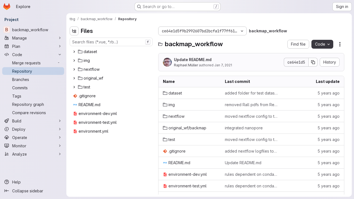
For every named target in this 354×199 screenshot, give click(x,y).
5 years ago (328, 93)
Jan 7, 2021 (223, 65)
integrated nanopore (244, 127)
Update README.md (193, 59)
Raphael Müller (186, 65)
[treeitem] (112, 51)
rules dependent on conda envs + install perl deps (251, 174)
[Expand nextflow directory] (74, 69)
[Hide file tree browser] (74, 31)
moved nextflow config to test (251, 116)
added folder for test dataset (251, 93)
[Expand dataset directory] (74, 51)
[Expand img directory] (74, 60)
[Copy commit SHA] (313, 62)
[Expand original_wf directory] (74, 78)
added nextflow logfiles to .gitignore (251, 151)
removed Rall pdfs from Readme (251, 104)
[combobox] (111, 42)
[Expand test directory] (74, 87)
